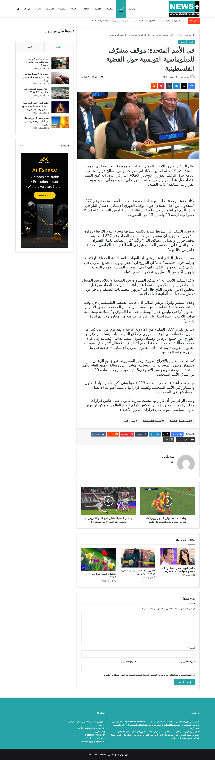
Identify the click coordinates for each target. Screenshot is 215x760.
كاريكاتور (26, 9)
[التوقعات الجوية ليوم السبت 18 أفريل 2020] (98, 559)
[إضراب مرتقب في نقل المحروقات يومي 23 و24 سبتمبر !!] (60, 63)
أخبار (122, 9)
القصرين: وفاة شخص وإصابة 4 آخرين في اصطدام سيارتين (138, 572)
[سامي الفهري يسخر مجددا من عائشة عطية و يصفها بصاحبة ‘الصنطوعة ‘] (177, 556)
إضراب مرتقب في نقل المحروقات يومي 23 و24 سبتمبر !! (37, 62)
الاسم (191, 648)
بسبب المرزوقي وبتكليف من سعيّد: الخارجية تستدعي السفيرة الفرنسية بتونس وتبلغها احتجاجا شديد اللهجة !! (139, 20)
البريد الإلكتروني (187, 661)
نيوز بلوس (185, 77)
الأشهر (30, 46)
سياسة (110, 9)
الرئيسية (132, 9)
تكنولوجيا (50, 9)
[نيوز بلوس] (184, 9)
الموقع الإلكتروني (128, 661)
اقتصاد (98, 9)
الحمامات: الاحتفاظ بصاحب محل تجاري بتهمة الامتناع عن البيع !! (36, 77)
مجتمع (63, 9)
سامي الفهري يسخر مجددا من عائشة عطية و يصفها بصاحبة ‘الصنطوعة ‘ (177, 570)
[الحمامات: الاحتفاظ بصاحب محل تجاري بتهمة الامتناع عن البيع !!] (60, 78)
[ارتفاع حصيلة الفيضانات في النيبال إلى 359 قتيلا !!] (60, 93)
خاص (39, 9)
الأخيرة (59, 46)
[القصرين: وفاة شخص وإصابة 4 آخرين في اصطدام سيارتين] (138, 557)
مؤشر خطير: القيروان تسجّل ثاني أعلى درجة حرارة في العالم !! (36, 121)
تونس (182, 42)
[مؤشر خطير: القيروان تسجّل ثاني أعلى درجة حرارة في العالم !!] (60, 122)
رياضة (75, 9)
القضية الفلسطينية (152, 420)
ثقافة (86, 9)
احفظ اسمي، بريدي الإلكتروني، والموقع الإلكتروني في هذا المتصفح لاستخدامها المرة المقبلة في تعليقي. (148, 675)
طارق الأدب (130, 420)
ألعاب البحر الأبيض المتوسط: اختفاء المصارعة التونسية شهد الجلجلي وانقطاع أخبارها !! (35, 106)
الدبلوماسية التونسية (180, 420)
